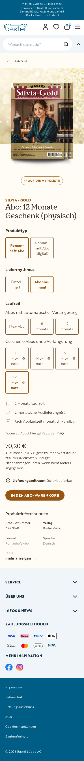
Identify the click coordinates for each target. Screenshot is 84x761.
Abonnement (41, 284)
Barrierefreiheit (16, 736)
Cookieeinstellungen (20, 726)
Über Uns (14, 596)
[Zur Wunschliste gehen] (56, 26)
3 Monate (15, 358)
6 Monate (41, 326)
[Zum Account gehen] (45, 26)
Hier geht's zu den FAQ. (47, 433)
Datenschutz (14, 697)
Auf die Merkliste (43, 181)
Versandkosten (25, 458)
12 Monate (66, 326)
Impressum (13, 687)
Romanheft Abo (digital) (41, 248)
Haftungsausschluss (19, 707)
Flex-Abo (17, 326)
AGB (8, 717)
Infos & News (18, 610)
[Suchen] (66, 44)
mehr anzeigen (18, 558)
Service (13, 582)
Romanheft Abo (16, 248)
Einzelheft (17, 284)
